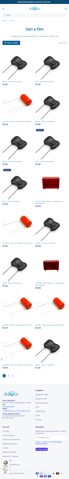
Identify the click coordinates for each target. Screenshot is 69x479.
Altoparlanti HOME (41, 395)
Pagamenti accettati (9, 452)
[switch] (5, 472)
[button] (65, 8)
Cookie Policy (7, 460)
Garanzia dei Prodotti (10, 444)
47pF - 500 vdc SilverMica (44, 82)
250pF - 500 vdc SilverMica (44, 365)
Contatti (5, 448)
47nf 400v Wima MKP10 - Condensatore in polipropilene (50, 284)
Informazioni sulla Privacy (11, 465)
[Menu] (8, 461)
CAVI (37, 407)
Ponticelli (38, 420)
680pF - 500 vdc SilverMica (45, 121)
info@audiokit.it (8, 411)
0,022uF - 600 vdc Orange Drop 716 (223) (17, 121)
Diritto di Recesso (9, 435)
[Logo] (34, 8)
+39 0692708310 (8, 407)
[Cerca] (4, 15)
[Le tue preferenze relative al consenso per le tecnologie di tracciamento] (1, 359)
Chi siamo (6, 431)
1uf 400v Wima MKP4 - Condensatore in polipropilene (49, 202)
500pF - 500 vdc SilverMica (12, 161)
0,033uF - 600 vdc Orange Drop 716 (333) (49, 325)
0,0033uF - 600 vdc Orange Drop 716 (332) (17, 365)
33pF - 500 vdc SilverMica (44, 161)
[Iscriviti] (64, 437)
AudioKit (10, 473)
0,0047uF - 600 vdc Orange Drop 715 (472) (18, 243)
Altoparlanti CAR (41, 399)
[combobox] (34, 15)
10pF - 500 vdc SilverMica (12, 201)
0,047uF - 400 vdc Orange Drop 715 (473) (17, 325)
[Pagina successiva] (16, 375)
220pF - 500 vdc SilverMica (12, 82)
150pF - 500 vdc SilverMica (12, 283)
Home (4, 20)
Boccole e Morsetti (41, 403)
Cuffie (37, 415)
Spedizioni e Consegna (10, 456)
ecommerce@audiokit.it (22, 411)
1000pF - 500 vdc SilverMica (45, 243)
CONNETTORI (40, 411)
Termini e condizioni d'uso (11, 439)
